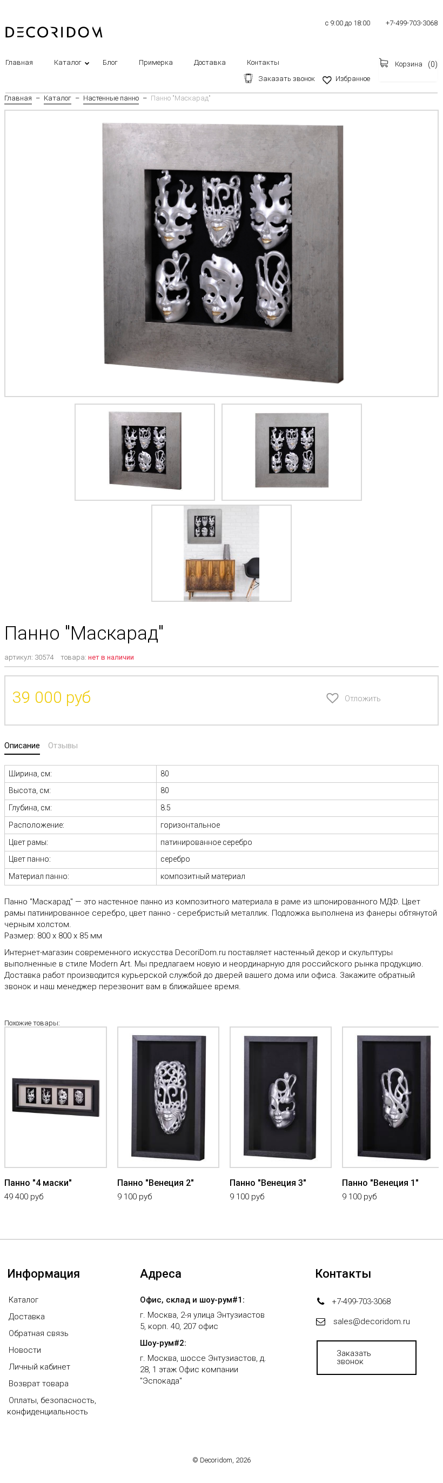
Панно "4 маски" (38, 1183)
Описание (22, 746)
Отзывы (63, 746)
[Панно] (145, 452)
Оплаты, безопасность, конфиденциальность (51, 1406)
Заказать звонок (354, 1357)
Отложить (348, 698)
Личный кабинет (39, 1367)
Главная (19, 62)
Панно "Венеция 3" (268, 1183)
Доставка (210, 62)
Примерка (156, 62)
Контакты (263, 62)
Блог (110, 62)
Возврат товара (39, 1383)
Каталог (68, 62)
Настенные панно (111, 98)
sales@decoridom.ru (371, 1321)
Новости (25, 1350)
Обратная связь (39, 1333)
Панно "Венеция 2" (155, 1183)
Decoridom (216, 1460)
